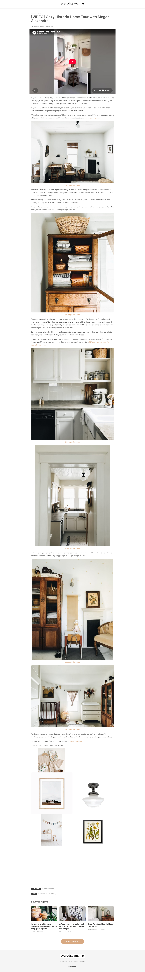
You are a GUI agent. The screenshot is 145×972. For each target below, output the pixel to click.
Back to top (72, 967)
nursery (51, 893)
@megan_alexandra (72, 548)
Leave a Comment (72, 941)
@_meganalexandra (72, 185)
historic (42, 893)
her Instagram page (92, 118)
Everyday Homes (36, 14)
